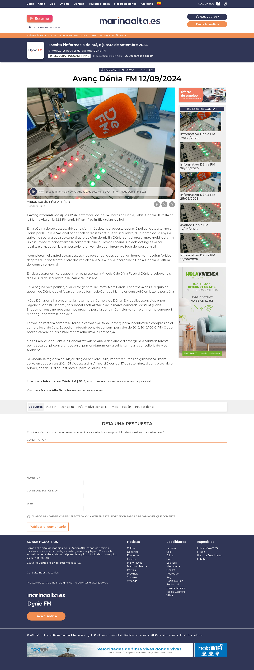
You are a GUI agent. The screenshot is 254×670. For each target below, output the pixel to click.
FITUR (201, 551)
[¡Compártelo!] (157, 204)
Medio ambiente (137, 566)
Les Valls (171, 562)
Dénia (169, 555)
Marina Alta (173, 566)
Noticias (133, 542)
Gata (169, 559)
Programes (108, 35)
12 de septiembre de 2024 (107, 55)
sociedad (93, 35)
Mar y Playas (134, 562)
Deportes (132, 551)
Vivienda (132, 580)
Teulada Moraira (175, 588)
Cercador (123, 35)
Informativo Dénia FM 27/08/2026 (197, 136)
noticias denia (144, 406)
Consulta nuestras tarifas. (43, 572)
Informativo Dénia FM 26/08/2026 (197, 166)
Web (30, 503)
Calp (169, 551)
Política (83, 35)
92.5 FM (51, 406)
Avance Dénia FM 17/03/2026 (194, 227)
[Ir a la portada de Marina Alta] (130, 20)
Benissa (171, 548)
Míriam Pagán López (43, 202)
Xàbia (169, 595)
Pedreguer (173, 573)
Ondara (170, 570)
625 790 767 (209, 17)
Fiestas (131, 559)
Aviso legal (85, 635)
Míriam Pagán (121, 406)
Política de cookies (136, 635)
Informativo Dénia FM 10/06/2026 (197, 257)
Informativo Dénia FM (93, 406)
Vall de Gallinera (175, 591)
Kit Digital (62, 582)
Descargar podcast (140, 55)
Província (132, 573)
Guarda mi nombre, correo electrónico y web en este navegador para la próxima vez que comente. (103, 516)
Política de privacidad (108, 635)
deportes (73, 35)
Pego (169, 577)
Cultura (52, 35)
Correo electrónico (42, 490)
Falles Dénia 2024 (207, 548)
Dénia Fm (63, 35)
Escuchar (42, 18)
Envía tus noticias (191, 635)
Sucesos (132, 577)
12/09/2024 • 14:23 (36, 206)
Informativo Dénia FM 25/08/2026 (197, 197)
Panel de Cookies (166, 635)
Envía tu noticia (207, 24)
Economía (133, 555)
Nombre (33, 477)
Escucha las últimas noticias (46, 27)
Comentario (36, 439)
